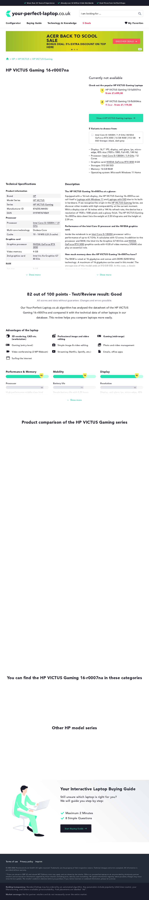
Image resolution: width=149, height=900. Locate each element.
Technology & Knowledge (62, 23)
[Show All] (74, 400)
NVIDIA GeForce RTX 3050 (120, 162)
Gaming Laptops (14, 706)
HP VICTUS (23, 59)
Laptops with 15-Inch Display (21, 690)
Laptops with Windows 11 (90, 199)
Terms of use (12, 861)
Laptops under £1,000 (17, 712)
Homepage (7, 58)
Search (140, 13)
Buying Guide (34, 23)
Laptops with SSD (117, 199)
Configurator (13, 23)
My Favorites (135, 23)
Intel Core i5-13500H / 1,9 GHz (118, 155)
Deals (88, 23)
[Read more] (33, 275)
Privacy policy (26, 861)
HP (13, 59)
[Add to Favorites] (6, 432)
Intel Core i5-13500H (102, 234)
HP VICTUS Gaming (42, 59)
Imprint (38, 861)
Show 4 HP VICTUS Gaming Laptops (114, 118)
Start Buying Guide (74, 828)
